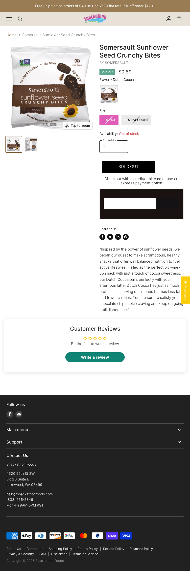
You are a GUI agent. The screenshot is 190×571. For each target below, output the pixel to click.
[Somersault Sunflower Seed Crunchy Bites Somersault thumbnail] (31, 144)
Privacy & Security (20, 554)
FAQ (42, 554)
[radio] (109, 94)
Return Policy (87, 549)
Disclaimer (59, 554)
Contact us (34, 549)
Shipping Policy (60, 549)
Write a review (95, 357)
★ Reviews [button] (185, 290)
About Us (13, 549)
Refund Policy (113, 549)
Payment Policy (141, 549)
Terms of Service (85, 554)
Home (11, 35)
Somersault (116, 63)
